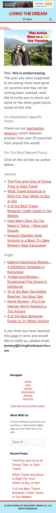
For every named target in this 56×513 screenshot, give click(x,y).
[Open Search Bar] (51, 19)
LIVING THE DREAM (28, 13)
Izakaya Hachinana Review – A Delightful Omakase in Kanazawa (29, 267)
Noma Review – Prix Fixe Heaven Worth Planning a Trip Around (27, 306)
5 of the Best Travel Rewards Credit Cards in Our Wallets (29, 211)
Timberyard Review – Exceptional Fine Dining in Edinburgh (27, 282)
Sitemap (28, 395)
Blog (28, 385)
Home (28, 381)
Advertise (28, 399)
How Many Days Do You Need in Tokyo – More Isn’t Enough (27, 226)
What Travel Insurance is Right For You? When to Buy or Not (28, 196)
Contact (28, 388)
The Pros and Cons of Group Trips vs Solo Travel (27, 464)
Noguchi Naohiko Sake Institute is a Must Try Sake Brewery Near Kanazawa (28, 240)
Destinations (28, 392)
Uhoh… (6, 28)
